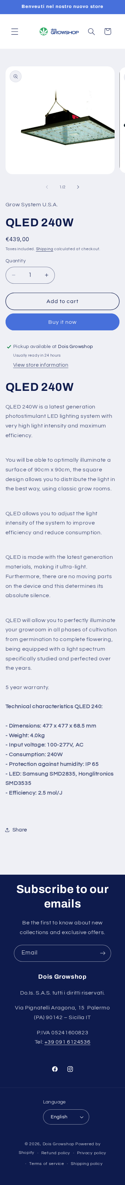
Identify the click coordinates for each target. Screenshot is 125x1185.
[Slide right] (78, 187)
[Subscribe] (103, 953)
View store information (40, 365)
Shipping (44, 249)
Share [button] (19, 830)
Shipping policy (86, 1164)
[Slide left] (47, 187)
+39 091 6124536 (67, 1042)
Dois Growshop (59, 1144)
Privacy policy (91, 1153)
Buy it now (62, 322)
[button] (15, 31)
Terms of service (46, 1164)
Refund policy (55, 1153)
